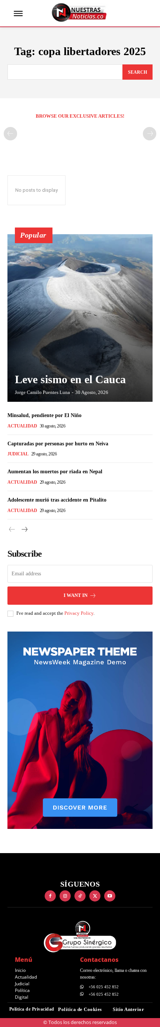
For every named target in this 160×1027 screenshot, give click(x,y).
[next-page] (24, 529)
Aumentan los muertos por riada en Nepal (54, 471)
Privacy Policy (78, 613)
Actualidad (22, 426)
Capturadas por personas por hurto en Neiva (57, 443)
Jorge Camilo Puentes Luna (42, 392)
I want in (75, 595)
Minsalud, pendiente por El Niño (44, 415)
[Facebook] (50, 896)
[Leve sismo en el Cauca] (80, 318)
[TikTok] (80, 896)
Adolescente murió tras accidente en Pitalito (56, 500)
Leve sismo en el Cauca (70, 379)
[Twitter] (94, 896)
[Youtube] (109, 896)
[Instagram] (65, 896)
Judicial (17, 454)
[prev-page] (10, 133)
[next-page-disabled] (149, 133)
